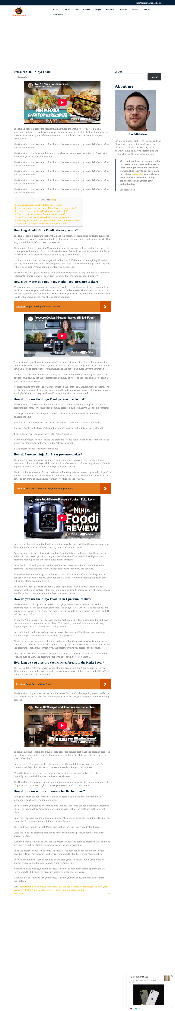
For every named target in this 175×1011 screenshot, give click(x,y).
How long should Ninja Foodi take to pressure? (38, 204)
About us (146, 9)
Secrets (134, 9)
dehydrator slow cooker (31, 886)
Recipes (97, 9)
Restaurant (110, 9)
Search (118, 71)
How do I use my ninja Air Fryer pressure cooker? (40, 214)
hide (53, 200)
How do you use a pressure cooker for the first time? (41, 223)
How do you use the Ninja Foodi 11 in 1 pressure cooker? (43, 217)
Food (77, 9)
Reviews (123, 9)
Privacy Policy (59, 14)
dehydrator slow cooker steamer (62, 886)
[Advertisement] (87, 44)
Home (55, 9)
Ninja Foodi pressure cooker (69, 889)
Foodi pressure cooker (91, 886)
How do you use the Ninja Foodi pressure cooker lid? (41, 211)
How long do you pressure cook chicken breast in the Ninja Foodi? (48, 220)
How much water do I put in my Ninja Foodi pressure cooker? (45, 208)
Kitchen (86, 9)
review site (137, 174)
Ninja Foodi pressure (43, 889)
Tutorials (66, 9)
